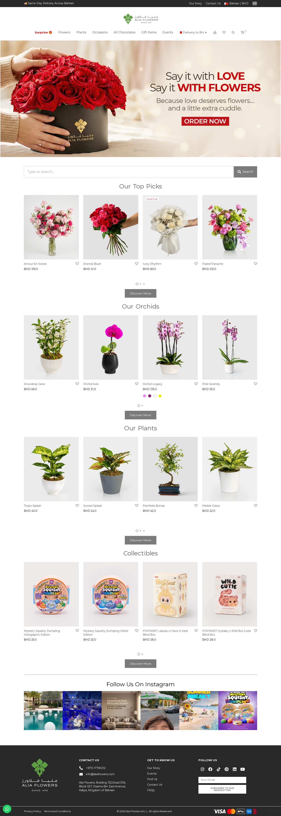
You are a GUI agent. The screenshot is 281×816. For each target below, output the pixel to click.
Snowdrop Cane (34, 384)
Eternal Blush (92, 264)
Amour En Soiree (35, 264)
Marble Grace (211, 505)
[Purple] (150, 396)
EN (254, 3)
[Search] (233, 32)
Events (167, 32)
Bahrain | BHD (239, 3)
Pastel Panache (212, 264)
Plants (81, 32)
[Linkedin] (235, 769)
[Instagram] (202, 769)
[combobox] (129, 171)
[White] (155, 396)
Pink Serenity (211, 384)
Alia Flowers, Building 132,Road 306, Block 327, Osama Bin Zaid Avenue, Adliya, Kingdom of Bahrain (102, 786)
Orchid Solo (91, 384)
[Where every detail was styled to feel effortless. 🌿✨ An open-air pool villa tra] (43, 710)
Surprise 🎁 (43, 32)
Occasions (99, 32)
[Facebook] (210, 769)
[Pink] (144, 396)
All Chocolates (124, 32)
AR (276, 810)
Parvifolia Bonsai (154, 505)
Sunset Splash (92, 505)
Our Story (195, 3)
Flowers (64, 32)
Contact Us (213, 3)
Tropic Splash (32, 505)
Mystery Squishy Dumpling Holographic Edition (42, 632)
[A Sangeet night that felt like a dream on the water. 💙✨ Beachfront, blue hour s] (82, 710)
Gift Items (148, 32)
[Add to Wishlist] (77, 264)
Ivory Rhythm (152, 264)
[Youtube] (243, 769)
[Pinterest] (227, 769)
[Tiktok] (218, 769)
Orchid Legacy (152, 384)
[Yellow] (160, 396)
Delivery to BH (195, 32)
